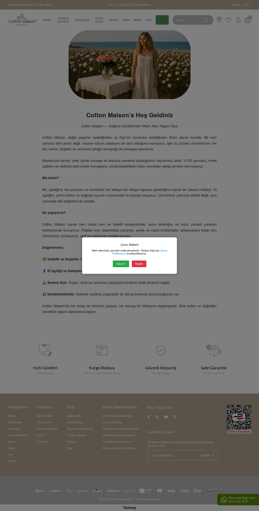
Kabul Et (121, 263)
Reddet (139, 263)
